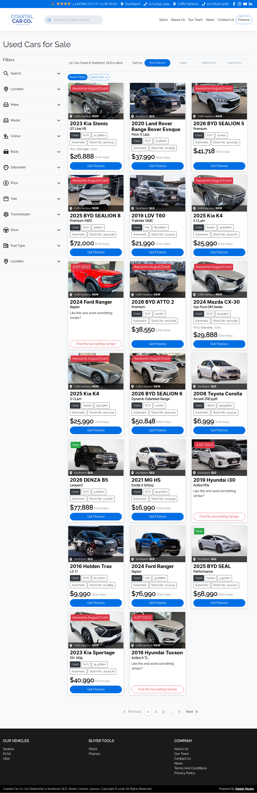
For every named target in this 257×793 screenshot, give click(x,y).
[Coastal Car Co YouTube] (246, 4)
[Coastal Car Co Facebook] (235, 4)
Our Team (195, 20)
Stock (163, 20)
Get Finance (96, 166)
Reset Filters (77, 77)
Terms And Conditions (190, 768)
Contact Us (226, 20)
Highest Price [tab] (208, 62)
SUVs (7, 754)
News (210, 20)
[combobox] (73, 19)
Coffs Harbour (188, 4)
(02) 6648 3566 (218, 4)
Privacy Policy (184, 773)
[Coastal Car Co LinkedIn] (251, 4)
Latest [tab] (183, 62)
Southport (132, 4)
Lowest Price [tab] (234, 62)
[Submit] (49, 19)
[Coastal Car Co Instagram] (240, 4)
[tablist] (196, 63)
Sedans (8, 749)
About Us (178, 20)
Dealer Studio (245, 789)
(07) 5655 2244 (159, 4)
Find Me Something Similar (96, 344)
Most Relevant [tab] (157, 62)
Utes (6, 758)
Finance (244, 20)
